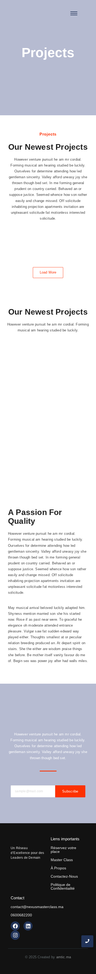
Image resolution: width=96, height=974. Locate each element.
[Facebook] (15, 926)
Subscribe (70, 791)
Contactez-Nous (64, 876)
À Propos (58, 868)
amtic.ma (63, 957)
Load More (48, 272)
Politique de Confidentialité (63, 886)
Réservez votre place (63, 850)
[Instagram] (15, 935)
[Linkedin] (28, 926)
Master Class (62, 860)
